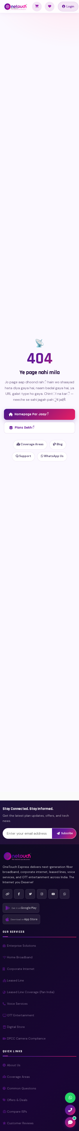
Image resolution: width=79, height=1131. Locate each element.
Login (70, 6)
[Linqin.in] (7, 894)
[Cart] (37, 6)
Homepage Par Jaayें (31, 414)
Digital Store (16, 1027)
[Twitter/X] (30, 894)
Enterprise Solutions (21, 946)
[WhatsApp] (64, 894)
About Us (13, 1065)
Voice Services (17, 1004)
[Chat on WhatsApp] (70, 1097)
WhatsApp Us (53, 456)
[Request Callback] (70, 1110)
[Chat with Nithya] (70, 1122)
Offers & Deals (17, 1100)
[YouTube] (53, 894)
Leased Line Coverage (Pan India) (30, 992)
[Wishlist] (49, 6)
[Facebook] (19, 894)
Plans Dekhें (24, 427)
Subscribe (67, 833)
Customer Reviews (20, 1123)
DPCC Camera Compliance (26, 1038)
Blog (59, 444)
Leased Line (15, 980)
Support (24, 456)
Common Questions (21, 1088)
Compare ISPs (17, 1111)
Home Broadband (19, 957)
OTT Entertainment (20, 1015)
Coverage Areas (31, 444)
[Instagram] (42, 894)
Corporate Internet (20, 969)
